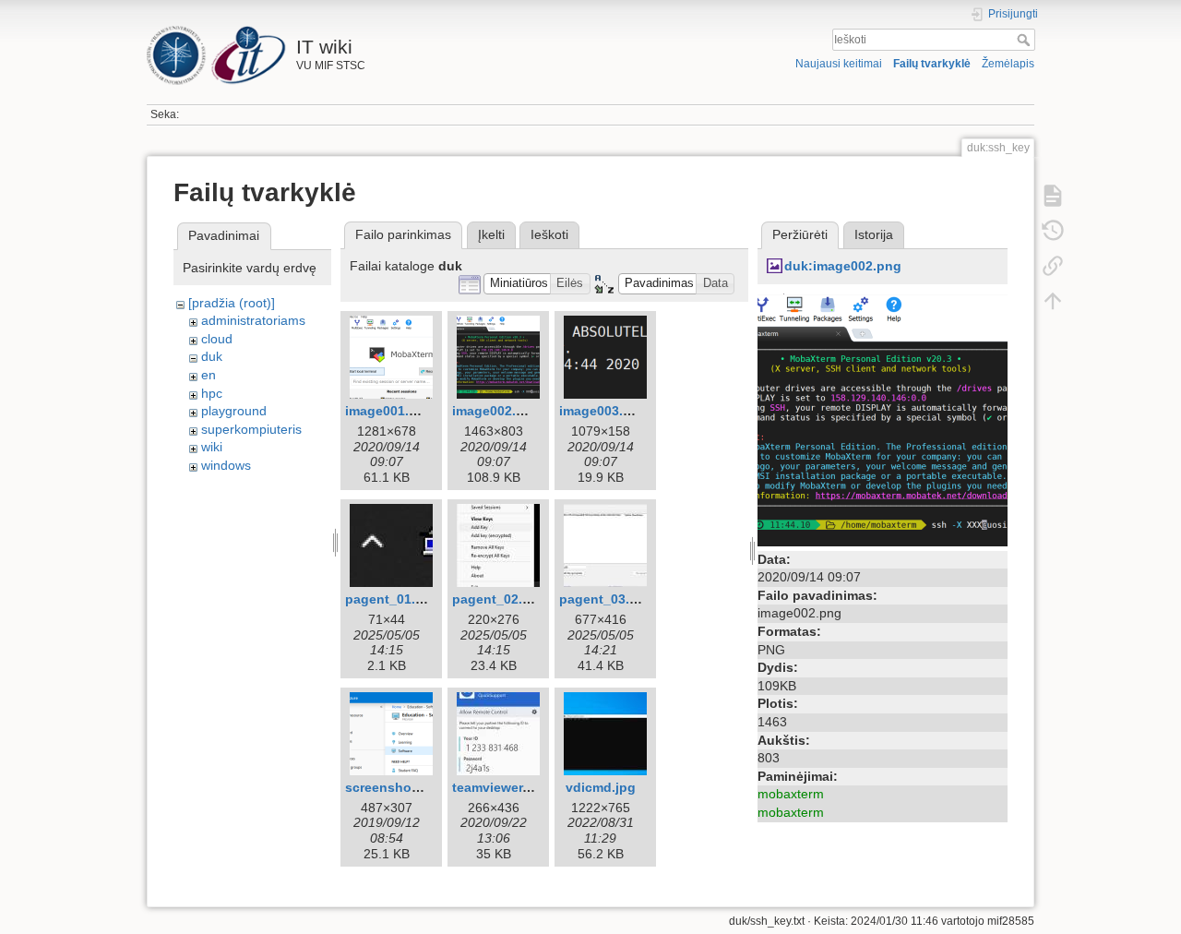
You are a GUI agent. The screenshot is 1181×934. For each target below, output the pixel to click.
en (208, 374)
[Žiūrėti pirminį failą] (883, 418)
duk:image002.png (842, 265)
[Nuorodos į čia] (1053, 265)
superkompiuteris (251, 429)
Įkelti (491, 234)
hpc (211, 393)
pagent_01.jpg (390, 599)
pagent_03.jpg (604, 599)
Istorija (873, 234)
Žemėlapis (1008, 63)
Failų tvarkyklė (932, 63)
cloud (217, 338)
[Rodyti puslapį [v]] (1053, 195)
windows (226, 465)
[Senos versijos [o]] (1053, 230)
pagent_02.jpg (497, 599)
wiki (211, 446)
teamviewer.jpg (499, 787)
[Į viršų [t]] (1053, 300)
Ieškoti (1025, 39)
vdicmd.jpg (601, 787)
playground (234, 410)
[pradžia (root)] (231, 302)
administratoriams (253, 320)
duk (211, 356)
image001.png (389, 410)
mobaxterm (791, 793)
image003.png (603, 410)
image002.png (496, 410)
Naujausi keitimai (838, 63)
